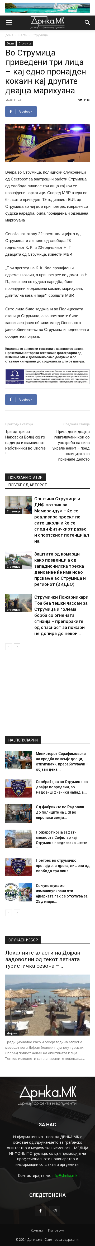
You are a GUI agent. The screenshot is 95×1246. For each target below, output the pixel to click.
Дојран (12, 1033)
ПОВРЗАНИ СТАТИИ (25, 478)
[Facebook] (40, 1211)
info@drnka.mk (64, 1175)
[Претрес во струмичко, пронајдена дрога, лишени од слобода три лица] (18, 867)
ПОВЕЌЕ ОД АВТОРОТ (27, 485)
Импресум (56, 1230)
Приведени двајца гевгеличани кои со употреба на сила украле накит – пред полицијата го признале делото (71, 445)
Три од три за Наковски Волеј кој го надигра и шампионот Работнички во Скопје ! (25, 442)
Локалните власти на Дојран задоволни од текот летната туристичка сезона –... (42, 959)
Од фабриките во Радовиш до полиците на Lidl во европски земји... (60, 812)
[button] (87, 23)
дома (9, 35)
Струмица (40, 35)
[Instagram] (54, 1211)
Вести (22, 35)
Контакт (37, 1230)
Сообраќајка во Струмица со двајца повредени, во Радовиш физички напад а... (62, 787)
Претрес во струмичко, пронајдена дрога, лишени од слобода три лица (63, 865)
